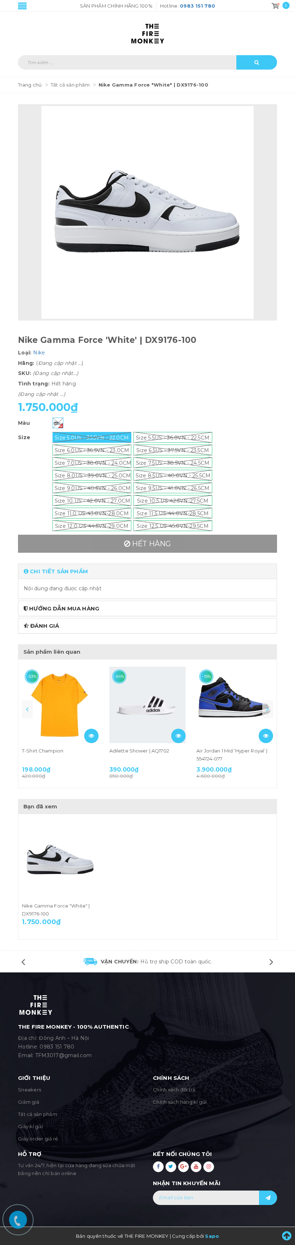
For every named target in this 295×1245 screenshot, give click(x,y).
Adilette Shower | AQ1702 (139, 751)
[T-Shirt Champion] (60, 705)
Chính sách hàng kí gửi (180, 1102)
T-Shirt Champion (42, 751)
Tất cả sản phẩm (37, 1114)
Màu (24, 423)
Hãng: (26, 363)
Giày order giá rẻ (38, 1139)
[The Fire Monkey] (147, 30)
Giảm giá (28, 1102)
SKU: (24, 373)
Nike (39, 352)
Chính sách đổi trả (174, 1089)
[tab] (147, 571)
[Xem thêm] (91, 736)
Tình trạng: (34, 383)
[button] (147, 571)
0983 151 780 (57, 1046)
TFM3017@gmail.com (63, 1055)
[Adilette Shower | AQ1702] (147, 705)
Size (24, 437)
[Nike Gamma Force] (60, 859)
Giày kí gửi (30, 1126)
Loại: (24, 352)
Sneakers (29, 1089)
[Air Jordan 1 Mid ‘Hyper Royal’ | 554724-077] (234, 705)
